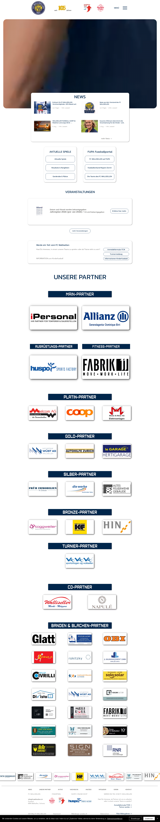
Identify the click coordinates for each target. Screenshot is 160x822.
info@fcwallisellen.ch (35, 799)
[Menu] (125, 8)
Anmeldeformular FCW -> (123, 805)
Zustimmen (149, 818)
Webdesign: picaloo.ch (79, 814)
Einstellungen (135, 818)
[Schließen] (157, 818)
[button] (60, 152)
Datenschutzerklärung (114, 818)
